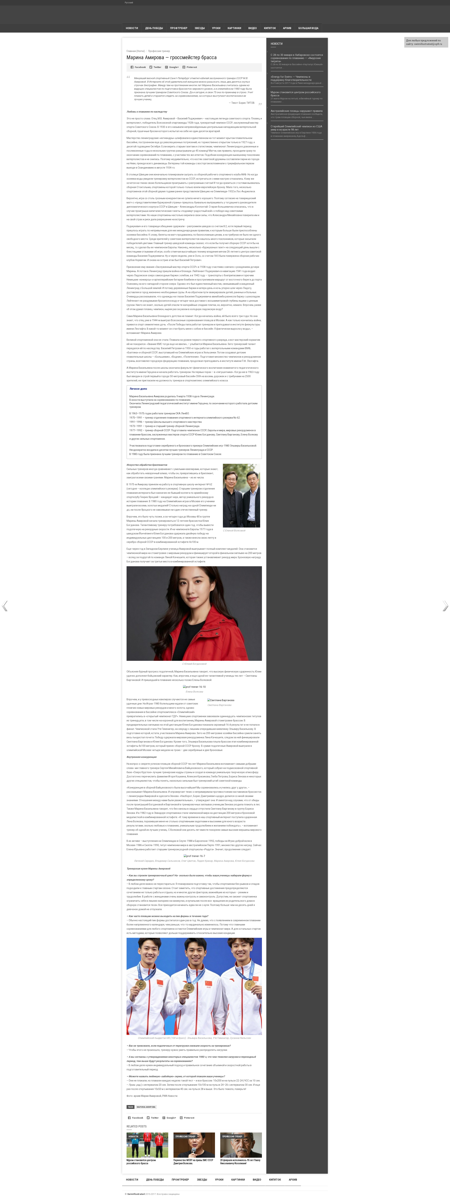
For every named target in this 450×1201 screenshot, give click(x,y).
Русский (129, 2)
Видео (252, 28)
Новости (132, 28)
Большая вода (308, 28)
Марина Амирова (146, 1107)
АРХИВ (287, 28)
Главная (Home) (136, 51)
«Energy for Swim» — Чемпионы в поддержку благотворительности (291, 78)
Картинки (234, 28)
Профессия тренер (159, 51)
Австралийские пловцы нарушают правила (297, 111)
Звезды (200, 28)
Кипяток (270, 28)
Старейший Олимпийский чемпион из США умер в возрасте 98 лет (296, 128)
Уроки (216, 28)
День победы (154, 28)
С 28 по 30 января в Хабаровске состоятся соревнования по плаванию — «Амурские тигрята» (297, 58)
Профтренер (178, 28)
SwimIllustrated (136, 1194)
